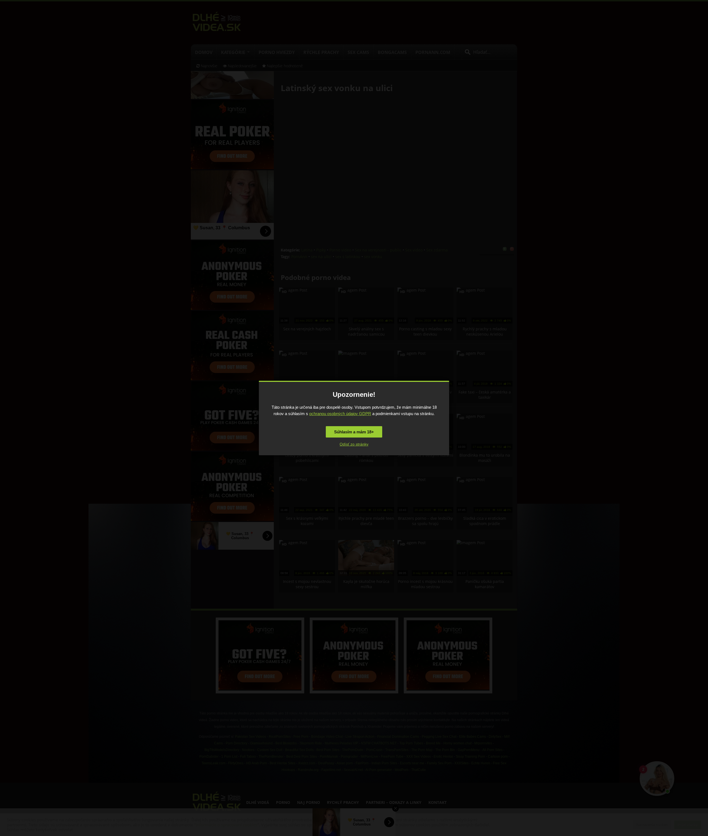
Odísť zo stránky (354, 444)
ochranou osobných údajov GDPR (340, 413)
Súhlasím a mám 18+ (354, 431)
